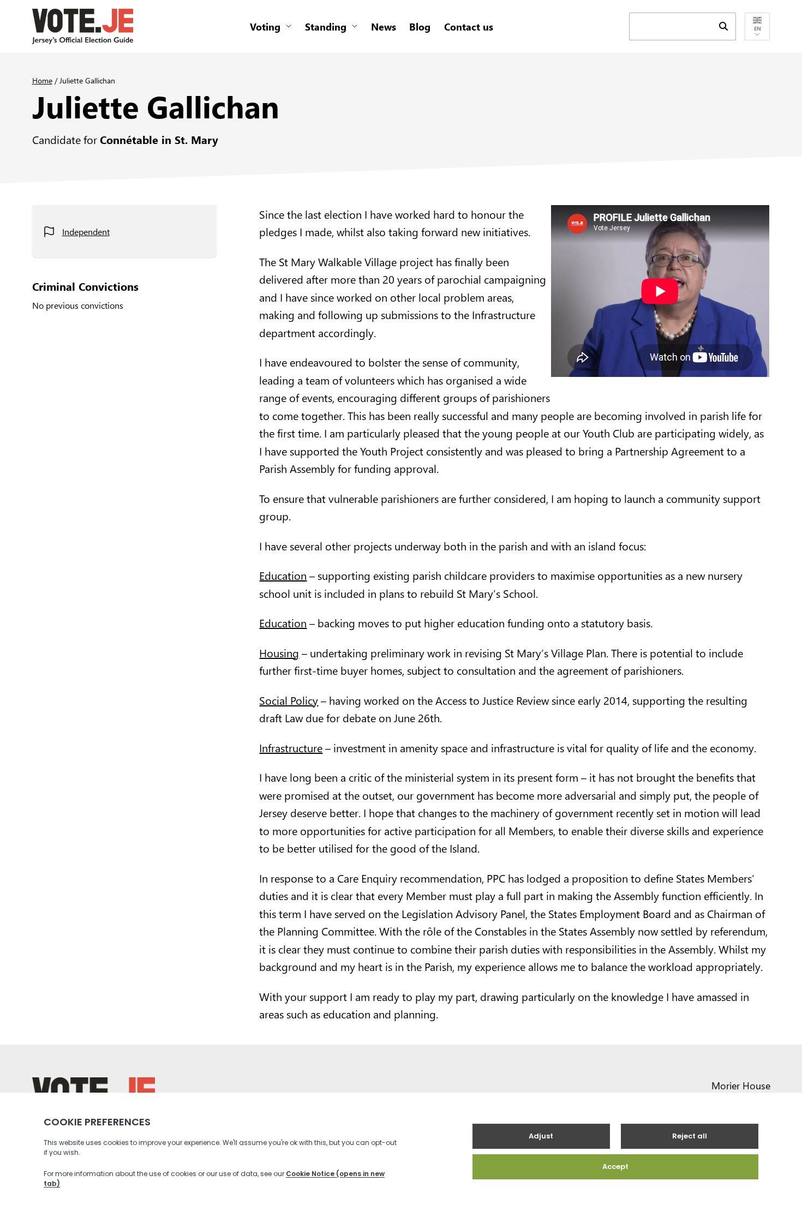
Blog (419, 26)
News (383, 26)
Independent (86, 231)
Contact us (468, 26)
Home (42, 80)
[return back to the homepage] (82, 26)
